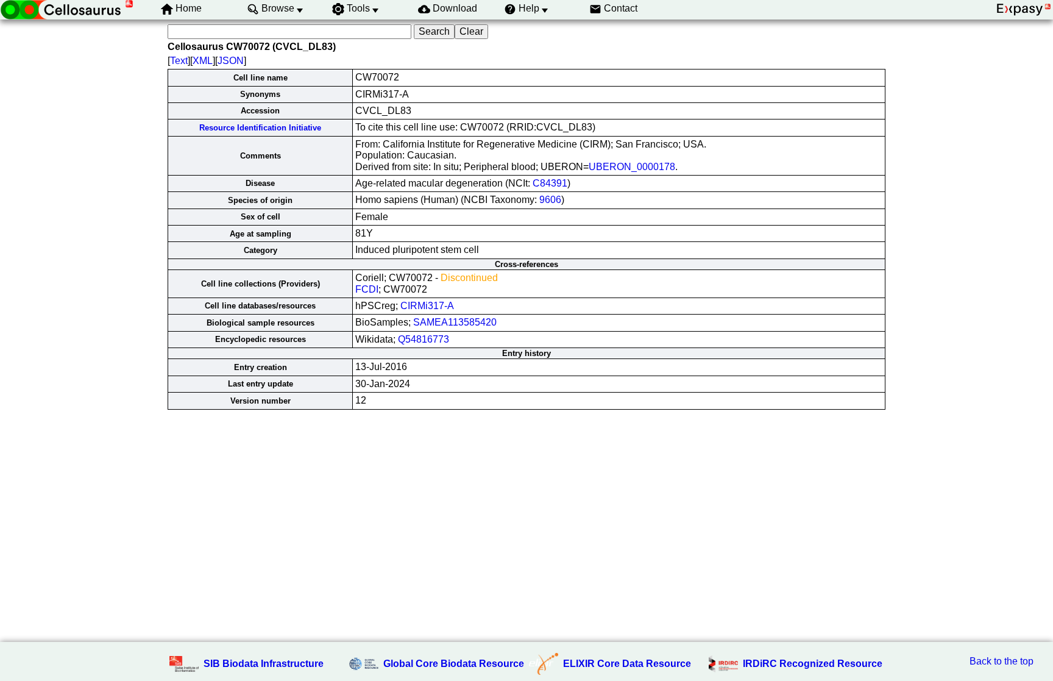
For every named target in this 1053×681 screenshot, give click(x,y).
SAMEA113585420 (455, 322)
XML (203, 60)
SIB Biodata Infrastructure (264, 663)
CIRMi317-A (427, 306)
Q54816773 (423, 339)
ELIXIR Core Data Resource (627, 663)
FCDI (366, 289)
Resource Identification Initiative (260, 127)
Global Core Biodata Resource (453, 663)
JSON (231, 60)
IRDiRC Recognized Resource (812, 663)
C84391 (550, 183)
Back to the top (1002, 661)
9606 (550, 199)
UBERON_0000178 (632, 167)
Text (179, 60)
